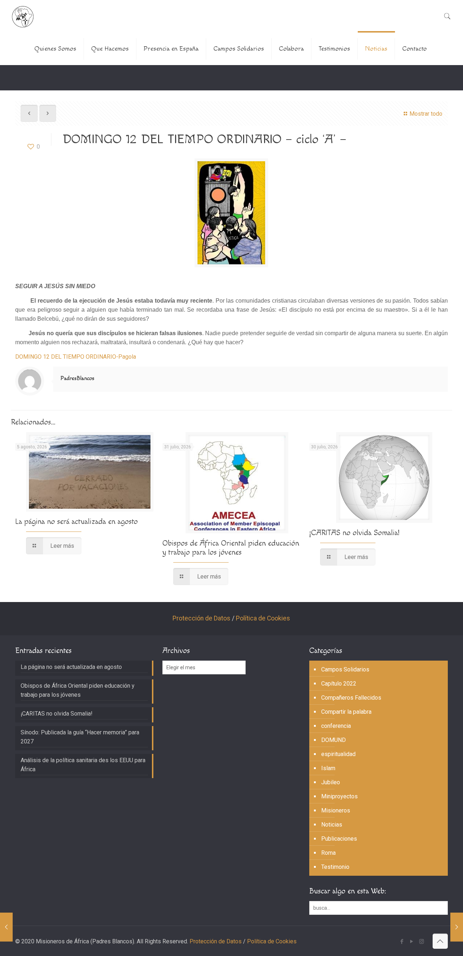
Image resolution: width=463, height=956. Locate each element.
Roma (328, 852)
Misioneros (335, 810)
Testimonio (335, 866)
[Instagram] (421, 941)
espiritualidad (338, 754)
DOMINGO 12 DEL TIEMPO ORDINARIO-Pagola (75, 356)
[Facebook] (402, 941)
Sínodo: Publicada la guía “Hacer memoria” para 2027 (80, 737)
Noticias (331, 824)
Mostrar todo (425, 113)
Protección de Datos (201, 618)
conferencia (336, 725)
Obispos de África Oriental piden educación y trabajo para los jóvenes (230, 548)
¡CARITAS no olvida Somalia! (354, 532)
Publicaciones (339, 838)
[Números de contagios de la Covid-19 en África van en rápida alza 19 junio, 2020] (6, 927)
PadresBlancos (77, 378)
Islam (328, 768)
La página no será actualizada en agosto (76, 521)
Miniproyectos (339, 796)
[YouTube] (412, 941)
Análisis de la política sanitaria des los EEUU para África (83, 765)
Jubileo (330, 782)
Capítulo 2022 (338, 683)
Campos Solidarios (345, 669)
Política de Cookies (263, 618)
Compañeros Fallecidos (351, 697)
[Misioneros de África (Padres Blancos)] (23, 16)
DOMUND (333, 740)
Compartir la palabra (346, 711)
